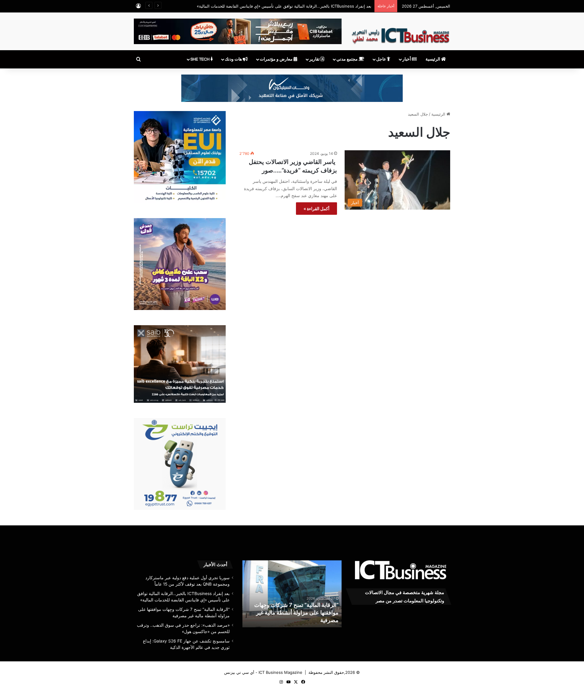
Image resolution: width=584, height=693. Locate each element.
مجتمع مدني (347, 59)
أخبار (407, 59)
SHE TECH (200, 59)
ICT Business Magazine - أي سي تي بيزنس (263, 672)
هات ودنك (234, 59)
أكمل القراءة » (316, 208)
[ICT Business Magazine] (400, 33)
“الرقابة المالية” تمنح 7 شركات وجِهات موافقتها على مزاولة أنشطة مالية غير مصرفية (296, 612)
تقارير (315, 59)
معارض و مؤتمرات (277, 59)
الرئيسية (433, 59)
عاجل (381, 59)
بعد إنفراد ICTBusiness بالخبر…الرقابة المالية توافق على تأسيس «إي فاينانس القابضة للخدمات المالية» (284, 6)
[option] (292, 593)
